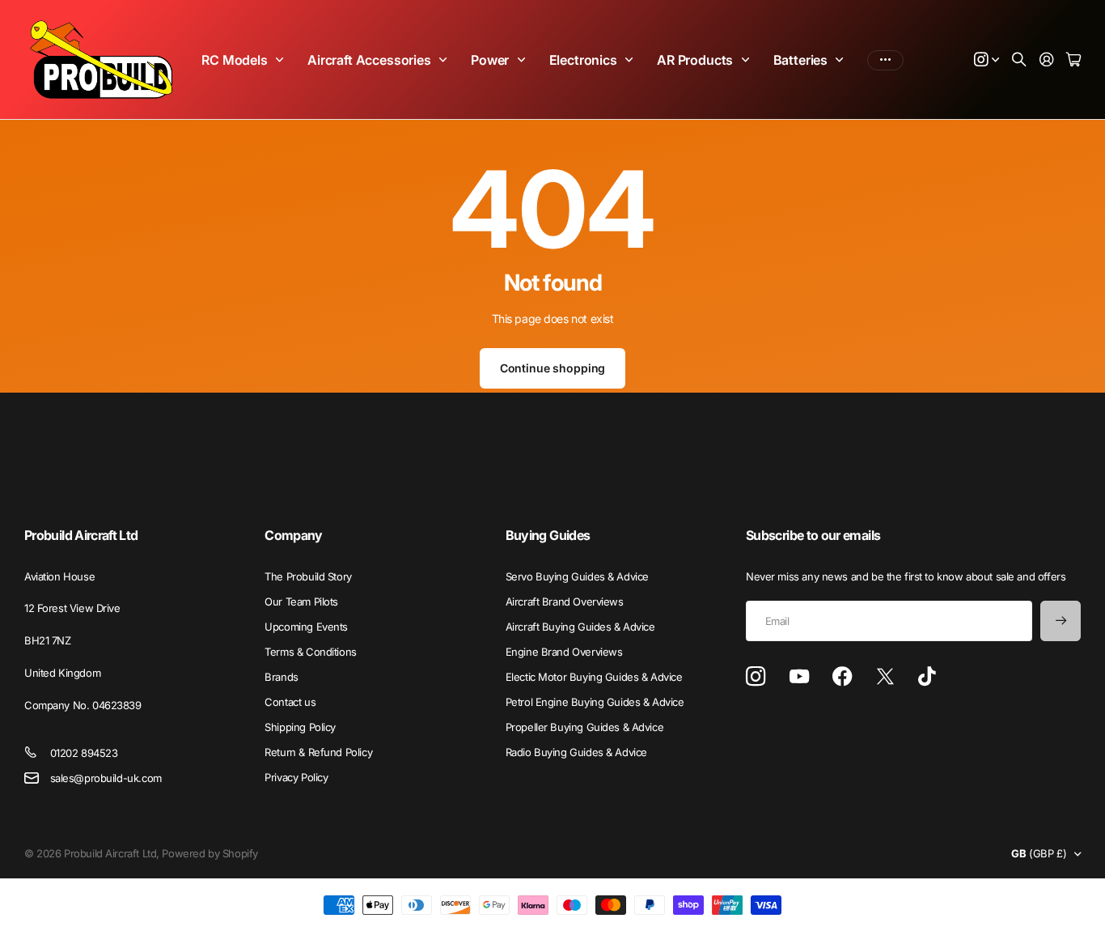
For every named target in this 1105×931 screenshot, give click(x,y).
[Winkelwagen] (1073, 60)
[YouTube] (799, 677)
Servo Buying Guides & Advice (577, 576)
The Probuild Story (308, 576)
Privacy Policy (296, 777)
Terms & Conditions (310, 651)
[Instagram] (755, 677)
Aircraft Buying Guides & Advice (580, 626)
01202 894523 (84, 752)
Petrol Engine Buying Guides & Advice (595, 701)
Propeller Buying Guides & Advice (585, 727)
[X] (885, 677)
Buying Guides (548, 535)
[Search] (1019, 60)
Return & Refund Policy (318, 752)
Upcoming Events (306, 626)
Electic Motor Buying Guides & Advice (594, 676)
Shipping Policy (300, 727)
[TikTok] (926, 677)
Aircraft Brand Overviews (565, 601)
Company (294, 535)
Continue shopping (553, 368)
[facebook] (842, 677)
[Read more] (987, 60)
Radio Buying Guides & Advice (576, 752)
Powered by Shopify (209, 853)
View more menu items (885, 59)
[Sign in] (1046, 60)
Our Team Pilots (301, 601)
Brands (281, 676)
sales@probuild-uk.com (106, 778)
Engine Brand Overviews (564, 651)
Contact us (290, 701)
